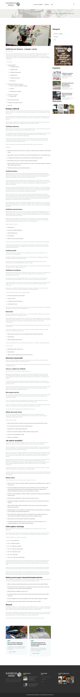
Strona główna (52, 13)
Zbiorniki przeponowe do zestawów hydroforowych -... (33, 678)
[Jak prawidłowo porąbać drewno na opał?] (63, 55)
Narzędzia (47, 4)
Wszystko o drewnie (38, 4)
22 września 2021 (10, 51)
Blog (52, 4)
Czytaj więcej (13, 653)
